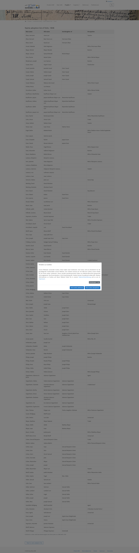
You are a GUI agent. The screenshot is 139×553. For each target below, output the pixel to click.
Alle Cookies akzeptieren (92, 287)
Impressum (42, 279)
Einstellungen (93, 282)
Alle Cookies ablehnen (77, 287)
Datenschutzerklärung (85, 277)
